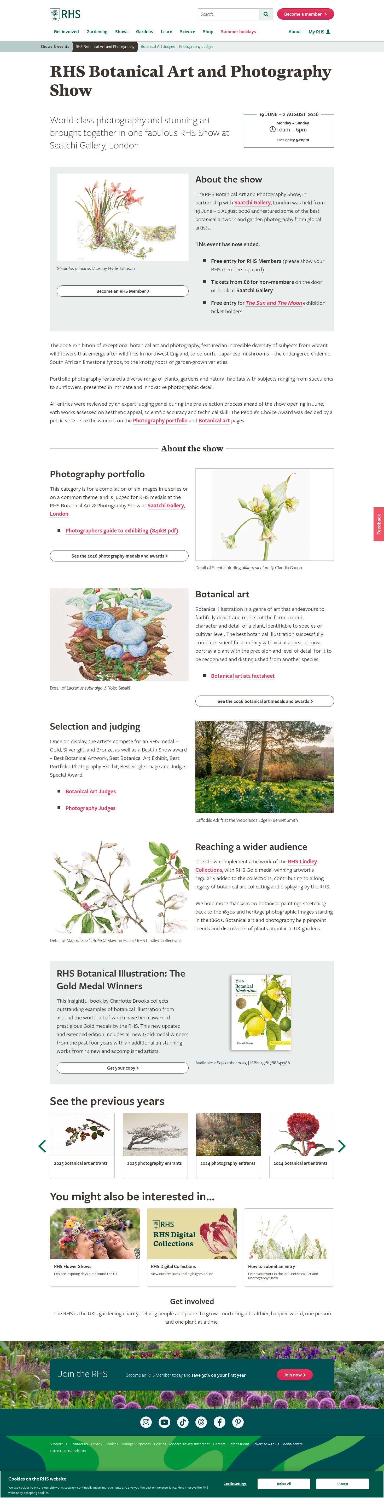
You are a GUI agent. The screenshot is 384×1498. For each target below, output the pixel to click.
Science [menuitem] (187, 32)
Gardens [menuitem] (144, 32)
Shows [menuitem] (122, 32)
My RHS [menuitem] (316, 32)
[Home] (65, 15)
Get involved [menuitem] (66, 32)
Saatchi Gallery (252, 202)
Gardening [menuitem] (96, 32)
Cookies (112, 1444)
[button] (379, 524)
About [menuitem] (295, 32)
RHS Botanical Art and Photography (105, 46)
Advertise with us (265, 1444)
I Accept (342, 1484)
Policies (160, 1444)
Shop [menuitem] (208, 32)
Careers (219, 1444)
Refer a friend (239, 1444)
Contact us (79, 1444)
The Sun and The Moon (274, 303)
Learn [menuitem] (166, 32)
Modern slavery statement (189, 1444)
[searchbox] (228, 14)
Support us (58, 1444)
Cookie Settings (235, 1484)
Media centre (292, 1444)
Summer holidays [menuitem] (238, 32)
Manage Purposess (136, 1444)
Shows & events (54, 46)
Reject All (284, 1484)
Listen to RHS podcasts (68, 1451)
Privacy (96, 1444)
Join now (293, 1375)
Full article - (95, 1247)
